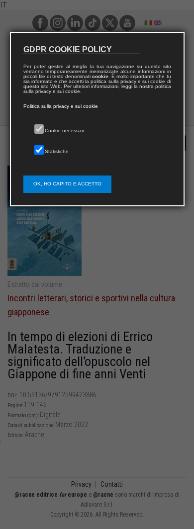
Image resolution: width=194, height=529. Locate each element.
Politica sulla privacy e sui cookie (60, 106)
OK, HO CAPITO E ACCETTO (67, 183)
